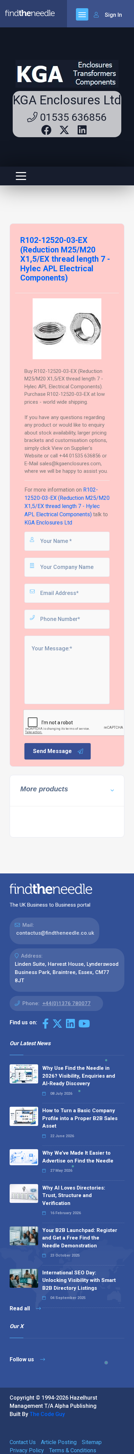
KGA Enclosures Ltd (67, 100)
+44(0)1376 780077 (66, 1003)
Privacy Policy (27, 1450)
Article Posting (59, 1442)
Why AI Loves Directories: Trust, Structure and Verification (73, 1195)
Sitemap (92, 1442)
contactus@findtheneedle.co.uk (55, 933)
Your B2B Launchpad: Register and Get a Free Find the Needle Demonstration (79, 1238)
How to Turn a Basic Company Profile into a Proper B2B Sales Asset (80, 1118)
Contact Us (23, 1442)
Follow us (22, 1359)
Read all (20, 1308)
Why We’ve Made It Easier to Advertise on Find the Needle (77, 1157)
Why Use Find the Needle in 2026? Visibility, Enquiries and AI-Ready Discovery (78, 1076)
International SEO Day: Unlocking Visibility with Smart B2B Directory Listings (79, 1280)
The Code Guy (47, 1414)
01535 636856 (72, 117)
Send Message (52, 751)
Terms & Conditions (72, 1450)
